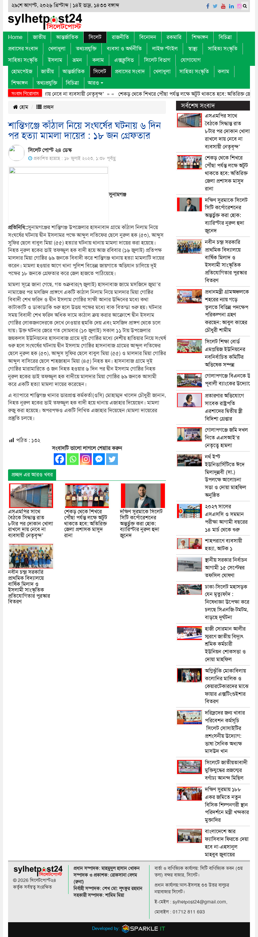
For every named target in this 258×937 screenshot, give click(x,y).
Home (15, 37)
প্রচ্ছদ (48, 107)
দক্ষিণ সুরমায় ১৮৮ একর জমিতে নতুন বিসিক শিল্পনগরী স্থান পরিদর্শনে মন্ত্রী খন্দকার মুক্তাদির (227, 804)
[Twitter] (112, 459)
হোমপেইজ (21, 71)
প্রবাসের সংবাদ (23, 48)
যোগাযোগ (191, 60)
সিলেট (95, 37)
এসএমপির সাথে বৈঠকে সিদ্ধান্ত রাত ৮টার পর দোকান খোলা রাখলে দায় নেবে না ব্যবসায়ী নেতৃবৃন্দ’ (30, 523)
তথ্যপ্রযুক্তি (86, 48)
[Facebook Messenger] (99, 459)
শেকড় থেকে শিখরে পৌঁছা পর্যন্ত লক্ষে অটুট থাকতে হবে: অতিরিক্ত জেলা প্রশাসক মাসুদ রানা (85, 523)
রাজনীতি (120, 37)
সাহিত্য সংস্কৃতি (223, 48)
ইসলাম (55, 60)
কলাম (98, 60)
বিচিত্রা (225, 37)
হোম (23, 107)
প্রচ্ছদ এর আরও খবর (32, 474)
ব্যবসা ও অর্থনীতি (124, 48)
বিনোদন (147, 37)
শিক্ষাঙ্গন (200, 37)
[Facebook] (60, 459)
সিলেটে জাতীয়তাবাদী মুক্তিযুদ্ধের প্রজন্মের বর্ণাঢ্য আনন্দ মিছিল (226, 770)
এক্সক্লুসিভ (124, 60)
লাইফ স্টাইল (165, 48)
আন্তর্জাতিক (67, 37)
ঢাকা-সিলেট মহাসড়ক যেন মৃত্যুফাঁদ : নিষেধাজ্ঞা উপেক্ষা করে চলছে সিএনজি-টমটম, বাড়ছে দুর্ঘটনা (227, 602)
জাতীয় (39, 37)
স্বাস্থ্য (193, 48)
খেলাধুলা (57, 48)
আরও (93, 83)
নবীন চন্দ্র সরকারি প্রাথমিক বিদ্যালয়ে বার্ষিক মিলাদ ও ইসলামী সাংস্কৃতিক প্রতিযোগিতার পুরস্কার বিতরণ (29, 587)
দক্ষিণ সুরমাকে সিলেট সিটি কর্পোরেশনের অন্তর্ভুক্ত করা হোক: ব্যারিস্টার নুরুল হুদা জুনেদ (141, 523)
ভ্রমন (77, 60)
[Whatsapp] (73, 459)
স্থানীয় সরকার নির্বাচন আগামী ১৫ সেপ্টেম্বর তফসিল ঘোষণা (226, 568)
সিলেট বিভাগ (157, 60)
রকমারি (174, 37)
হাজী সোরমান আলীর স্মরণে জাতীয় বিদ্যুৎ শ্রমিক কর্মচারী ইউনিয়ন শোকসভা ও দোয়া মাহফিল (225, 644)
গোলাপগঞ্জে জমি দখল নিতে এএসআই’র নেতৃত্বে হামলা (226, 438)
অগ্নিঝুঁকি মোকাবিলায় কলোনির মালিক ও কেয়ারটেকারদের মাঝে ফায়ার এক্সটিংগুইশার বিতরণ (227, 686)
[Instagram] (86, 459)
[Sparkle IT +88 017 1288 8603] (143, 928)
